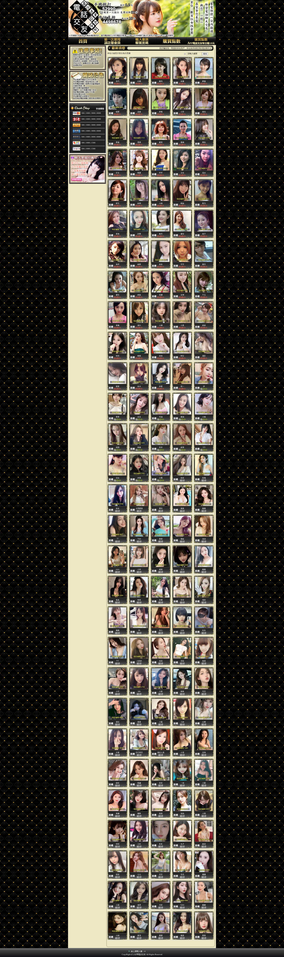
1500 (93, 143)
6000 (99, 113)
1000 (88, 113)
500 (82, 113)
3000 (93, 113)
